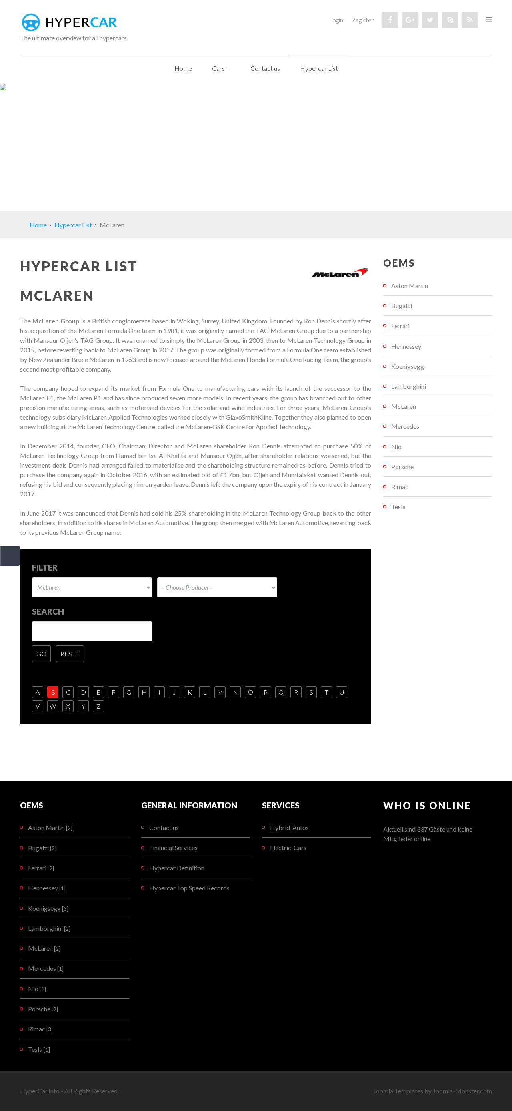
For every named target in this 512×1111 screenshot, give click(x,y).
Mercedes (405, 426)
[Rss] (470, 20)
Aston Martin (409, 285)
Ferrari (400, 325)
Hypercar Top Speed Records (189, 888)
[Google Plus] (410, 20)
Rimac (399, 486)
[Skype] (450, 20)
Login (336, 20)
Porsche (402, 466)
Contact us (164, 827)
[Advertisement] (256, 151)
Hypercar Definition (176, 868)
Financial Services (173, 847)
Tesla (398, 506)
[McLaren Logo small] (340, 273)
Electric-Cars (288, 847)
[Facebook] (390, 20)
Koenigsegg (407, 366)
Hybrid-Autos (289, 827)
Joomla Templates (398, 1091)
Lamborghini (408, 386)
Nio (396, 446)
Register (362, 20)
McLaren (403, 406)
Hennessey (406, 346)
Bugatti (401, 305)
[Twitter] (430, 20)
